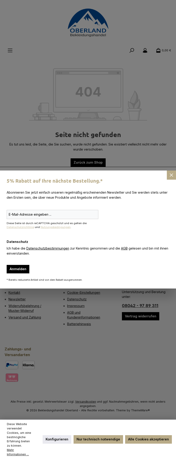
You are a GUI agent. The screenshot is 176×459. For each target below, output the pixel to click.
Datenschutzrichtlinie (20, 227)
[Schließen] (171, 175)
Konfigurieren (57, 439)
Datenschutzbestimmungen (47, 248)
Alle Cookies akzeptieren (148, 439)
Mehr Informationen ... (18, 452)
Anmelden (18, 269)
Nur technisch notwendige (98, 439)
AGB (124, 248)
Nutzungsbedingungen (56, 227)
